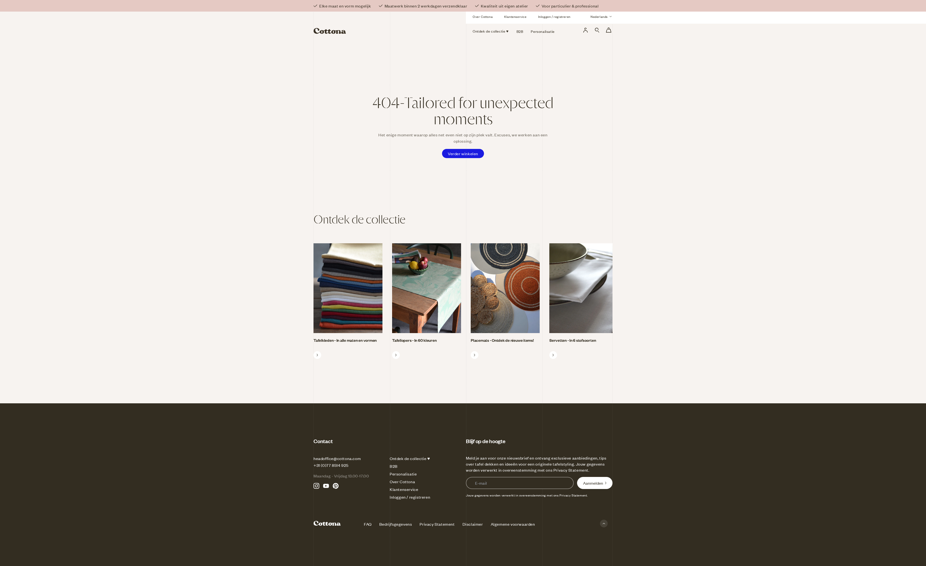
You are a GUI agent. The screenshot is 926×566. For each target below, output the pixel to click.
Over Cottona (483, 16)
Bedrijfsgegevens (395, 524)
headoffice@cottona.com (337, 458)
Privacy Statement (570, 470)
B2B (394, 466)
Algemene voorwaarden (513, 524)
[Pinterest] (336, 486)
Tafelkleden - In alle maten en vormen (345, 340)
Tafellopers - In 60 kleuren (414, 340)
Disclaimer (473, 524)
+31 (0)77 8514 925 (330, 465)
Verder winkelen (463, 153)
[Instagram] (316, 486)
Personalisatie (403, 473)
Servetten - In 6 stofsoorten (572, 340)
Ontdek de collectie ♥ (410, 458)
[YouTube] (326, 486)
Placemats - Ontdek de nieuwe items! (502, 340)
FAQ (368, 524)
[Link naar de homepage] (361, 24)
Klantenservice (515, 16)
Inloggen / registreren (554, 16)
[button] (597, 30)
